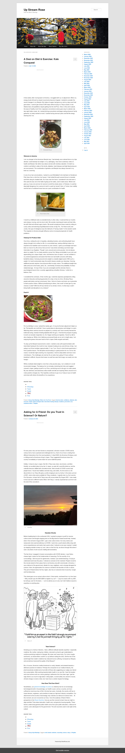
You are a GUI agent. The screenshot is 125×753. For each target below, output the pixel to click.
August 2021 (87, 135)
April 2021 (87, 143)
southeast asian (28, 403)
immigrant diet (40, 401)
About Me (32, 46)
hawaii (49, 732)
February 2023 (88, 110)
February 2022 (88, 130)
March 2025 (87, 72)
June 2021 (87, 139)
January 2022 (88, 132)
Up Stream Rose (34, 10)
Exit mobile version (62, 750)
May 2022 (86, 124)
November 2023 (88, 95)
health (34, 401)
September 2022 (88, 116)
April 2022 (87, 126)
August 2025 (87, 64)
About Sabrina (52, 46)
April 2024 (87, 85)
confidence (66, 400)
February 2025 (88, 74)
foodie (30, 401)
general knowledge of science (43, 687)
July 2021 (86, 137)
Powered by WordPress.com (62, 741)
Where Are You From (45, 400)
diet (76, 400)
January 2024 (88, 91)
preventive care (68, 401)
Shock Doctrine (39, 700)
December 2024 (88, 76)
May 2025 (86, 70)
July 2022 (86, 120)
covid (45, 732)
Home (25, 46)
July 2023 (86, 101)
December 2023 (88, 93)
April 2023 (87, 107)
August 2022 (87, 118)
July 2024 (86, 81)
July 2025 (86, 66)
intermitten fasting (49, 401)
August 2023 (87, 99)
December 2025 (88, 58)
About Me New (42, 46)
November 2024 (88, 78)
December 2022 (88, 114)
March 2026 (87, 54)
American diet (59, 400)
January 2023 (88, 112)
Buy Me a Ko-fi (63, 46)
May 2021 (86, 141)
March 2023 (87, 108)
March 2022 (87, 128)
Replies (35, 403)
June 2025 (87, 68)
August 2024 (87, 79)
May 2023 (86, 105)
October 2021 (88, 134)
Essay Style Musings (34, 400)
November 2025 (88, 60)
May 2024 (86, 83)
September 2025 (88, 62)
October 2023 (88, 97)
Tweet (29, 389)
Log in (86, 150)
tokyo (68, 732)
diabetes (72, 400)
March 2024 (87, 87)
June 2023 (87, 103)
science (65, 732)
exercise (26, 401)
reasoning (59, 732)
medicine (61, 401)
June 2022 (87, 122)
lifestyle (56, 401)
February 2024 (88, 89)
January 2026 (88, 56)
